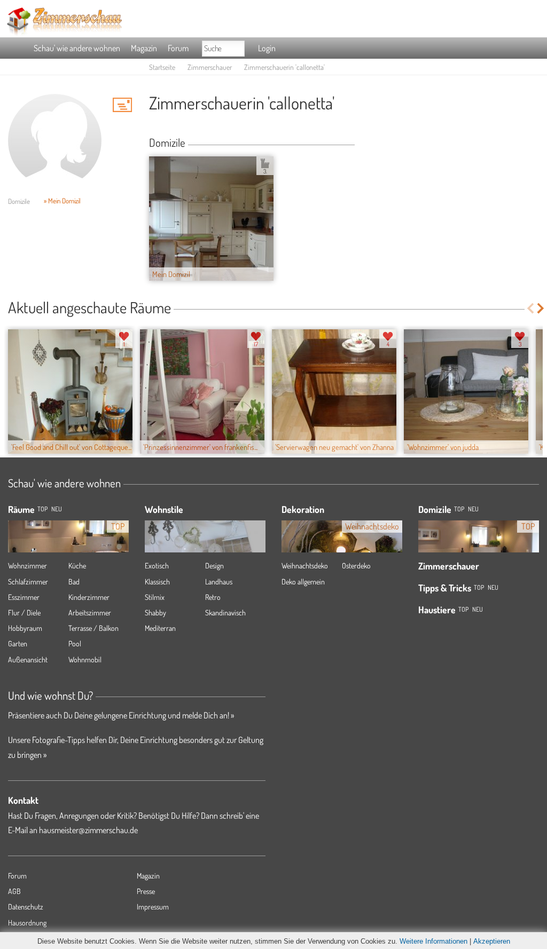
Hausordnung (27, 922)
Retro (213, 597)
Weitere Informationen (433, 941)
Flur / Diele (24, 612)
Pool (74, 643)
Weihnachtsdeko (305, 565)
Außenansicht (28, 659)
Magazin (144, 48)
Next (541, 308)
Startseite (162, 67)
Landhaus (218, 581)
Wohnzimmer (27, 565)
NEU (56, 509)
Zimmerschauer (209, 67)
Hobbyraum (25, 627)
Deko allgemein (303, 581)
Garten (17, 643)
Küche (77, 565)
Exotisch (157, 565)
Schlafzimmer (28, 581)
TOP (42, 509)
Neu (473, 509)
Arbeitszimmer (89, 612)
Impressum (153, 906)
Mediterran (160, 627)
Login (267, 48)
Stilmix (155, 597)
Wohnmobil (84, 659)
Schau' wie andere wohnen (77, 48)
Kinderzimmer (89, 597)
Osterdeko (356, 565)
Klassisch (157, 581)
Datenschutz (25, 906)
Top (459, 509)
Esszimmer (24, 597)
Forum (178, 48)
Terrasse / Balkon (93, 627)
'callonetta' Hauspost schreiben (122, 104)
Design (214, 565)
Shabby (155, 612)
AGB (14, 891)
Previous (530, 308)
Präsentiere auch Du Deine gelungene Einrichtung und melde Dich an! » (121, 715)
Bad (74, 581)
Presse (146, 891)
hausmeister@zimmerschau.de (88, 830)
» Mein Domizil (62, 200)
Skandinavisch (225, 612)
